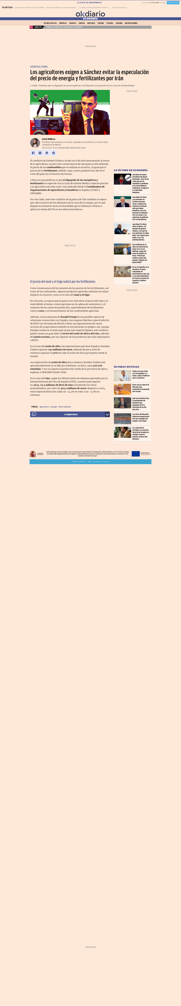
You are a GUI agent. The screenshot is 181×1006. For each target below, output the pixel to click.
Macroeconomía (131, 23)
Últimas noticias (50, 23)
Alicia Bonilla (48, 139)
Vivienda (109, 23)
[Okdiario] (90, 13)
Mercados (91, 23)
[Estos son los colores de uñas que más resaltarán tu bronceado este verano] (123, 389)
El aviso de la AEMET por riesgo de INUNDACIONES (63, 8)
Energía (82, 23)
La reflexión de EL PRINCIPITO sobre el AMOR (29, 8)
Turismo (101, 23)
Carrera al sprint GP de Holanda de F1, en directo (64, 27)
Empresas (63, 23)
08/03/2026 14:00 (49, 148)
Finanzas (72, 23)
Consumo (119, 23)
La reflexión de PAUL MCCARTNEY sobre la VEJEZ (95, 8)
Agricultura (44, 407)
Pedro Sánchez (65, 407)
